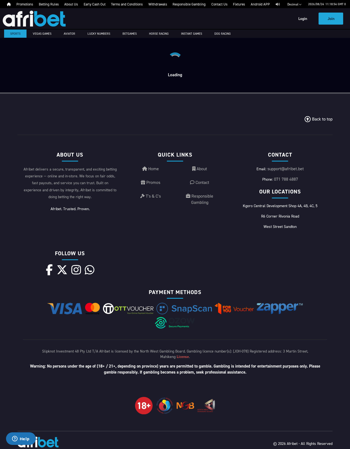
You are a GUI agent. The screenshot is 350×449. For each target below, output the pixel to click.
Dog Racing (222, 34)
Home (153, 168)
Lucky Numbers (99, 34)
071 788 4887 (286, 179)
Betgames (129, 34)
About (201, 168)
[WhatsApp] (89, 269)
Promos (152, 182)
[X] (62, 269)
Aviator (69, 34)
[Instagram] (76, 269)
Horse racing (159, 34)
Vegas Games (42, 34)
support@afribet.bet (285, 168)
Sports (15, 34)
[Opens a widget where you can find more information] (21, 439)
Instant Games (191, 34)
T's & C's (153, 196)
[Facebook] (49, 269)
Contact (201, 182)
